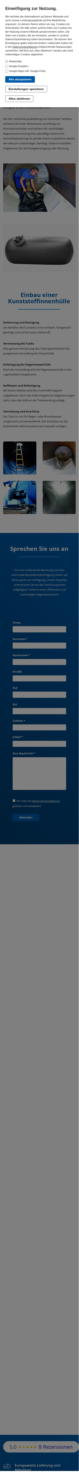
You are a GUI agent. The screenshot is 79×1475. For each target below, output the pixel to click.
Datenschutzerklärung (25, 46)
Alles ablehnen (19, 98)
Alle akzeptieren (20, 79)
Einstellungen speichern (26, 89)
